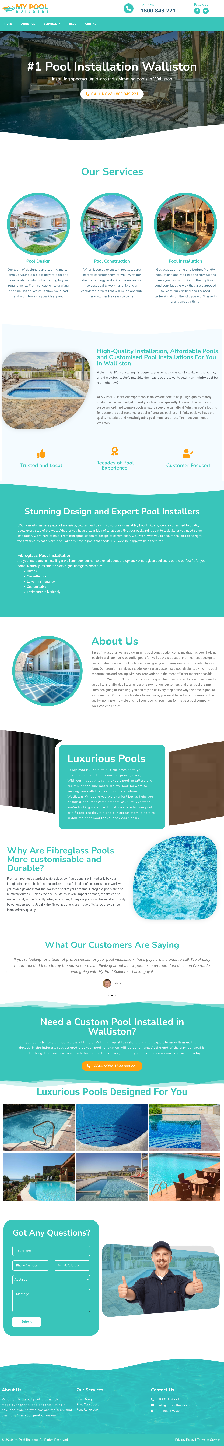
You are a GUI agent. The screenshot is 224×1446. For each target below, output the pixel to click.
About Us (28, 24)
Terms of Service (208, 1440)
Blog (72, 24)
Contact (91, 24)
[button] (7, 972)
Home (8, 24)
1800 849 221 (158, 10)
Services (50, 24)
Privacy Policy (184, 1440)
